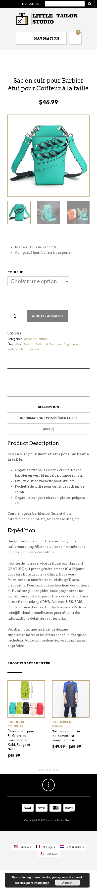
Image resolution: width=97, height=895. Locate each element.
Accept (67, 882)
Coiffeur (28, 344)
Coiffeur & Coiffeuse (48, 344)
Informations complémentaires (48, 418)
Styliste (24, 349)
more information (37, 883)
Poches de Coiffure (35, 339)
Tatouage (36, 349)
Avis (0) (48, 429)
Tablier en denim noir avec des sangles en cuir (66, 735)
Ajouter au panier (47, 316)
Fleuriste (75, 344)
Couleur (15, 272)
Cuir (65, 344)
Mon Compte (30, 3)
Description (48, 407)
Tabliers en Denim (61, 724)
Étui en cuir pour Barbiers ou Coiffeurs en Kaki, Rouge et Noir (21, 740)
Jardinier (13, 349)
